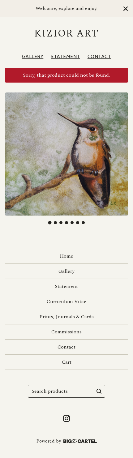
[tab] (50, 222)
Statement (65, 56)
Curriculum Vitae (66, 301)
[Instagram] (66, 418)
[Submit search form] (99, 391)
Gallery (33, 56)
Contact (99, 56)
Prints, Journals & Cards (66, 316)
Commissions (66, 332)
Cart (66, 362)
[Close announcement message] (126, 9)
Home (66, 256)
